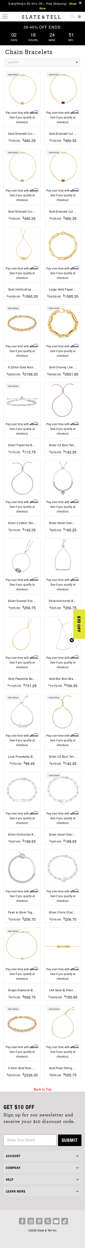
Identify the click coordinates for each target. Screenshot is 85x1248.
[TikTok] (64, 1221)
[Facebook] (22, 1221)
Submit (70, 1140)
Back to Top (42, 1089)
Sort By (13, 62)
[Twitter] (47, 1221)
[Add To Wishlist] (22, 147)
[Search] (73, 17)
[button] (79, 624)
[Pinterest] (39, 1221)
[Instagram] (30, 1221)
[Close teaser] (71, 640)
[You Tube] (56, 1221)
